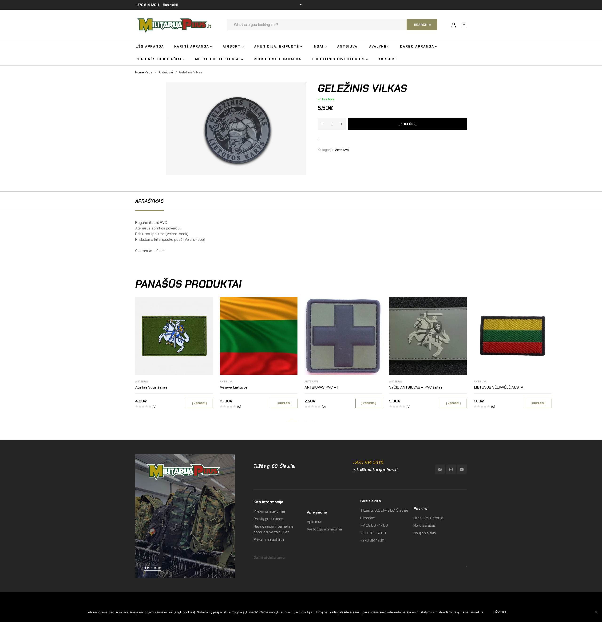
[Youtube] (462, 469)
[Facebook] (440, 469)
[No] (596, 612)
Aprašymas (149, 201)
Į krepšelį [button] (199, 403)
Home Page (143, 72)
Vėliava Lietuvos (234, 387)
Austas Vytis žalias (151, 387)
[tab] (149, 201)
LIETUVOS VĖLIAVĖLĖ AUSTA (498, 387)
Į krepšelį (407, 124)
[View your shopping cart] (464, 25)
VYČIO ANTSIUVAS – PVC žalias (415, 387)
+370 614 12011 (367, 462)
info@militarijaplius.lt (375, 469)
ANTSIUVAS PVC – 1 (321, 387)
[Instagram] (451, 469)
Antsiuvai (166, 72)
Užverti (500, 612)
